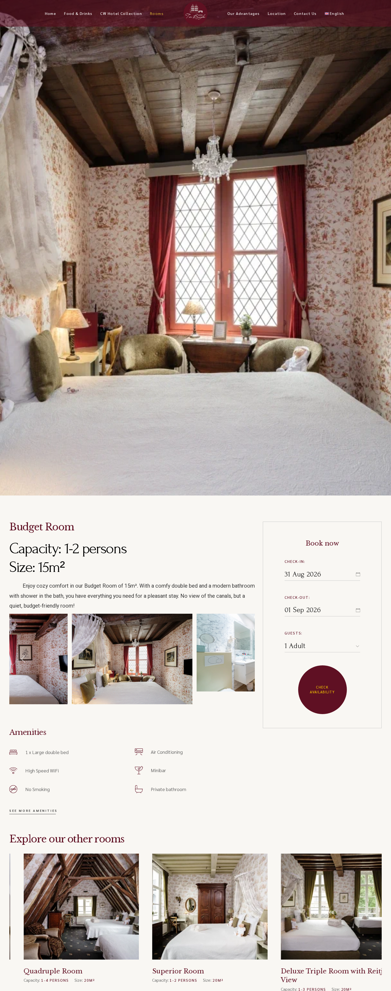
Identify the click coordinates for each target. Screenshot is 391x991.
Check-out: (297, 597)
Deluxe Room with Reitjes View (320, 971)
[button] (24, 659)
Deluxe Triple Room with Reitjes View (193, 975)
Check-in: (295, 561)
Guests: (294, 632)
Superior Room (36, 971)
